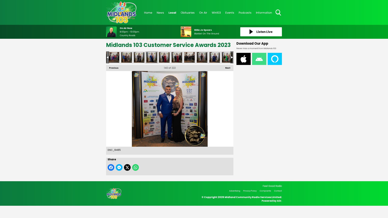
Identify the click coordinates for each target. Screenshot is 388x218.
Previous (112, 67)
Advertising (234, 190)
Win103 (216, 13)
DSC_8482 (139, 57)
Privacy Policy (250, 190)
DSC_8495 (189, 57)
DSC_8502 (214, 57)
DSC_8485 (151, 57)
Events (229, 13)
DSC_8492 (177, 57)
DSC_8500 (202, 57)
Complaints (265, 190)
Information (264, 13)
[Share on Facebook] (111, 167)
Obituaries (188, 13)
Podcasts (245, 13)
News (160, 13)
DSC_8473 (126, 57)
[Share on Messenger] (119, 167)
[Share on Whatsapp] (135, 167)
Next (226, 67)
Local (172, 13)
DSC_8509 (227, 57)
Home (148, 13)
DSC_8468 (114, 57)
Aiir (279, 201)
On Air (203, 13)
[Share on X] (127, 167)
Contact (278, 190)
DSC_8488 (164, 57)
